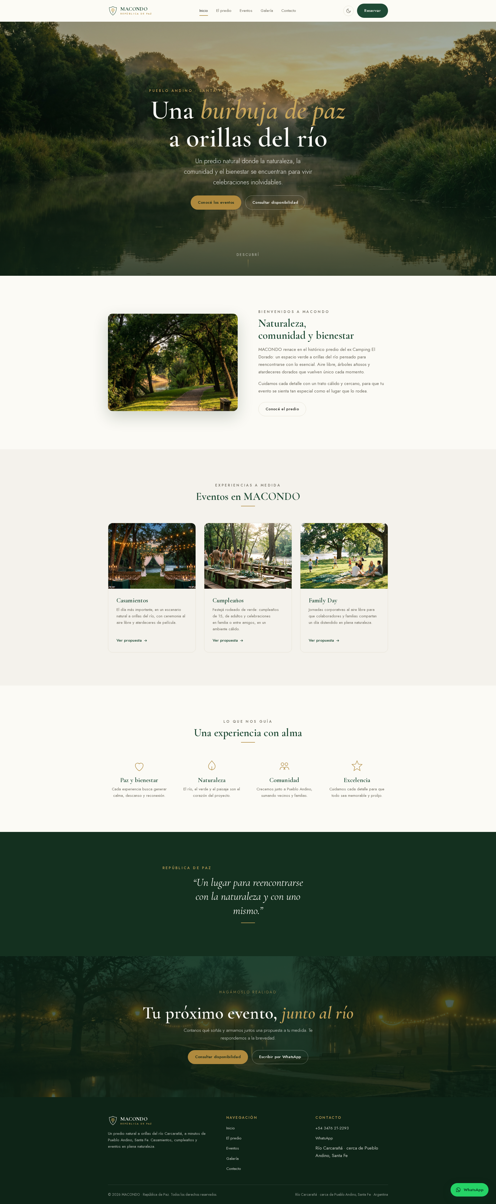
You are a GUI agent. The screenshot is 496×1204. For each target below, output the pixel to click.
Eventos (246, 10)
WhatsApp (324, 1138)
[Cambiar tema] (348, 11)
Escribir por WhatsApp (280, 1057)
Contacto (288, 10)
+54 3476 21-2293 (332, 1128)
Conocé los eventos (216, 202)
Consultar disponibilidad (275, 202)
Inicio (203, 10)
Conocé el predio (282, 409)
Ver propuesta (129, 640)
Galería (267, 10)
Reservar (372, 10)
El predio (223, 10)
